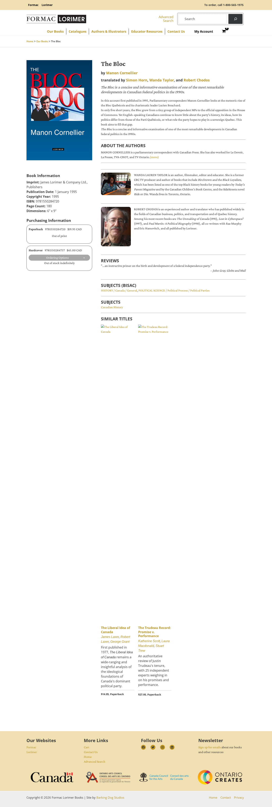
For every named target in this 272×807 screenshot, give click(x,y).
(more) (154, 157)
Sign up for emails (209, 747)
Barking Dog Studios (110, 797)
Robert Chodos (197, 80)
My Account (203, 31)
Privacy (239, 797)
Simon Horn (136, 80)
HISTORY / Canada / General (119, 290)
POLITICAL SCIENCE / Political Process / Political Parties (173, 290)
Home (88, 756)
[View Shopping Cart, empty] (224, 31)
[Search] (235, 19)
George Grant (119, 641)
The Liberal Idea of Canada (115, 630)
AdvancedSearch (166, 19)
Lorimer (31, 752)
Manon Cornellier (122, 72)
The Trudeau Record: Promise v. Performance (154, 632)
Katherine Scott (149, 641)
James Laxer (110, 637)
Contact (225, 797)
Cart (86, 747)
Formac (31, 747)
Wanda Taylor (161, 80)
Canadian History (112, 307)
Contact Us (91, 752)
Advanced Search (94, 761)
